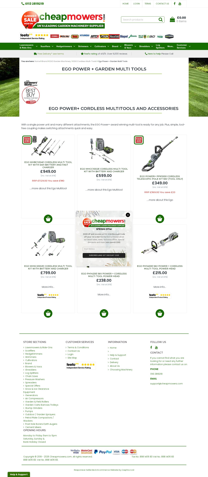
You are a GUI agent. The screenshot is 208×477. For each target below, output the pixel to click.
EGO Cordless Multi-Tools (84, 61)
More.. (170, 46)
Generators (31, 395)
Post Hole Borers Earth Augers (41, 424)
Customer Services (182, 46)
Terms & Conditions (78, 347)
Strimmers (83, 46)
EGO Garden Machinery (60, 61)
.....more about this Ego (160, 200)
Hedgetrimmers (64, 46)
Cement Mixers (33, 427)
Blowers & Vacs (128, 46)
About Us (115, 366)
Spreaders (31, 382)
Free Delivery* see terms (50, 53)
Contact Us (162, 3)
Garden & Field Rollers (37, 401)
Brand (115, 46)
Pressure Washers (35, 379)
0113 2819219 (156, 373)
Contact (114, 358)
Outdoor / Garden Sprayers (40, 414)
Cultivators (100, 46)
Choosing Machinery (121, 369)
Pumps (29, 411)
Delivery (114, 362)
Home (126, 3)
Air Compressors (34, 398)
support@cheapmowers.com (166, 383)
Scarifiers (45, 46)
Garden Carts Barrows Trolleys (41, 404)
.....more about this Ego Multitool (48, 188)
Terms (148, 3)
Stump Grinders (33, 408)
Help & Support (118, 355)
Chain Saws (31, 376)
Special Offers (32, 385)
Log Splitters (160, 46)
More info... (48, 287)
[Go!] (160, 19)
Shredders (144, 46)
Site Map (72, 357)
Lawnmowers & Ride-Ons (26, 46)
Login (136, 3)
